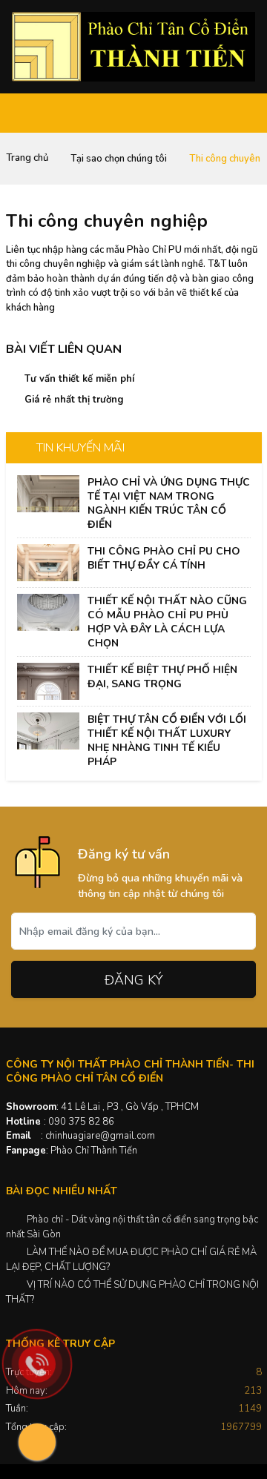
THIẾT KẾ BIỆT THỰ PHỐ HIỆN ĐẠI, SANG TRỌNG (162, 677)
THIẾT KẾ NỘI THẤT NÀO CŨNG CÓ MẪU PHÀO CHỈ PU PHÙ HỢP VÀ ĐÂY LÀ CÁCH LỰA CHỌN (167, 622)
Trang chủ (27, 158)
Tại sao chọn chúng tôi (118, 158)
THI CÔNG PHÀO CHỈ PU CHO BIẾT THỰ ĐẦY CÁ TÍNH (164, 558)
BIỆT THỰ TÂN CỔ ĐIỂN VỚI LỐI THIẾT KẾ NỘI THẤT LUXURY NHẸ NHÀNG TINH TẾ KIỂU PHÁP (167, 740)
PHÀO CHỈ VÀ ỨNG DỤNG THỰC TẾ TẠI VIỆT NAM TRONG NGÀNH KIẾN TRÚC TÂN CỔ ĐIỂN (169, 503)
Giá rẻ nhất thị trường (74, 399)
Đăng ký (134, 980)
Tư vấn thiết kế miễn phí (79, 379)
